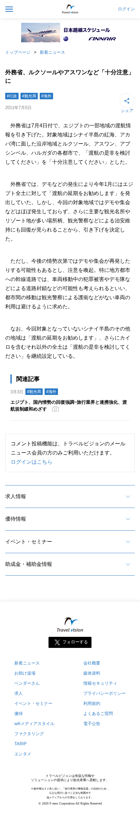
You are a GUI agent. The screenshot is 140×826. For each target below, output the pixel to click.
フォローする (75, 642)
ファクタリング (29, 733)
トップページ (18, 52)
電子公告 (91, 723)
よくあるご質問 (98, 713)
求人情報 (15, 496)
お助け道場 (24, 673)
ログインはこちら (31, 462)
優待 (18, 713)
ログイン (126, 9)
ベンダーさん (27, 683)
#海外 (46, 96)
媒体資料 (91, 673)
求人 (18, 693)
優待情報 (15, 519)
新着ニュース (52, 52)
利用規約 (91, 703)
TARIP (20, 743)
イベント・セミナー (28, 541)
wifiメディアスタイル (34, 723)
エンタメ (22, 753)
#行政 (12, 96)
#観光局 (29, 96)
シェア (127, 110)
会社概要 (91, 663)
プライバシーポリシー (104, 693)
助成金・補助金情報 (28, 564)
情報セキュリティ (100, 683)
